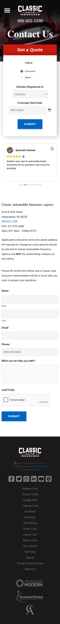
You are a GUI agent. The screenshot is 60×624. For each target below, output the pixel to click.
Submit (30, 124)
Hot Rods (30, 511)
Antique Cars (30, 488)
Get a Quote (30, 546)
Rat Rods (30, 517)
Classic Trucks (30, 494)
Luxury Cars (30, 534)
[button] (7, 10)
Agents (30, 557)
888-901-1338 (30, 20)
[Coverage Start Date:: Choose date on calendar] (49, 110)
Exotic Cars (30, 528)
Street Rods (30, 523)
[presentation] (26, 400)
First (4, 306)
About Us (30, 569)
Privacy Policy (40, 466)
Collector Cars (30, 505)
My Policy (30, 551)
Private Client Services (30, 563)
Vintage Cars (30, 500)
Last (4, 320)
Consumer (30, 71)
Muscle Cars (30, 540)
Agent (28, 77)
